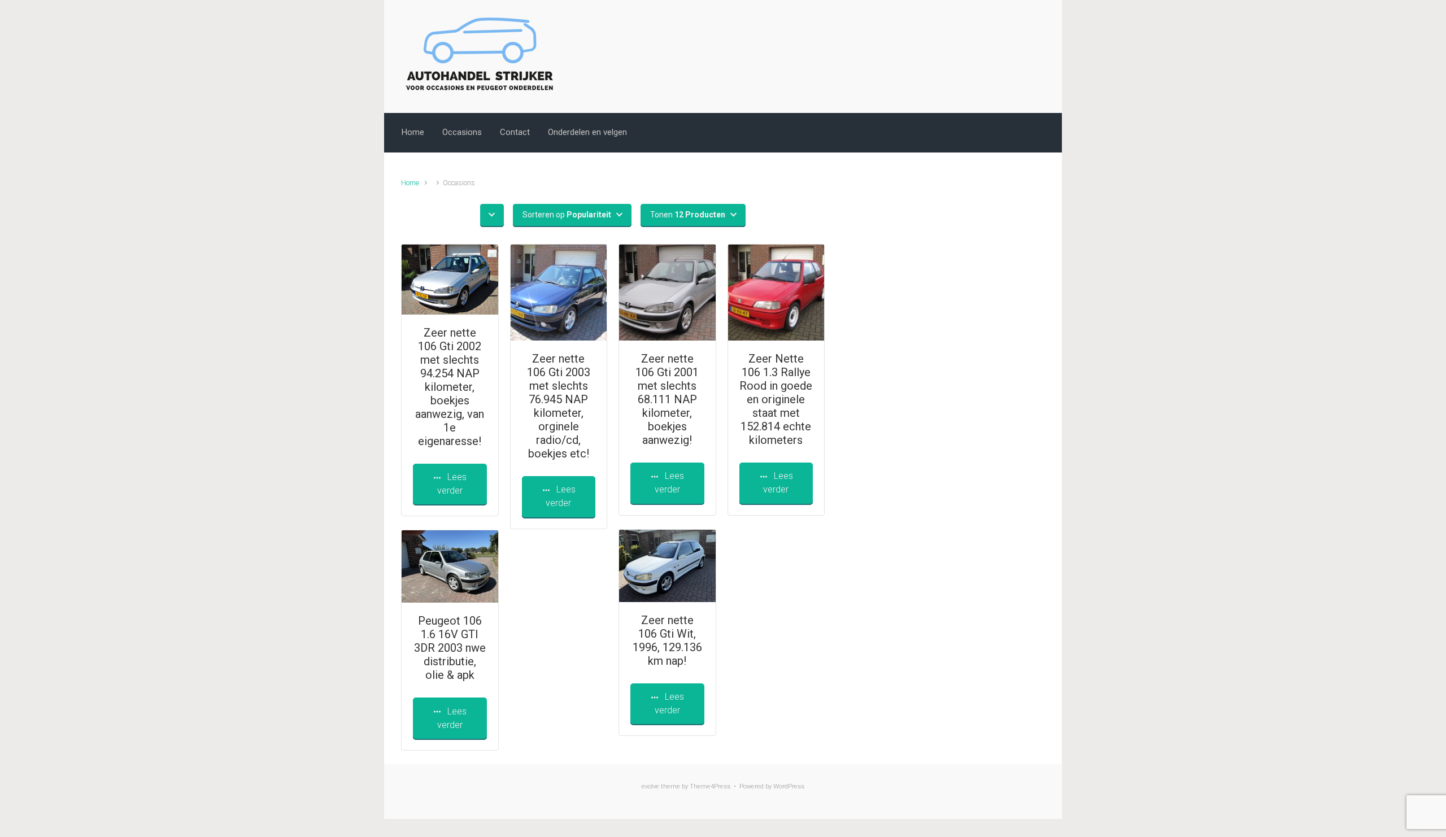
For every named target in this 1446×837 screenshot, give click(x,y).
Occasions (462, 132)
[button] (492, 215)
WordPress (788, 786)
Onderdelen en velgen (587, 132)
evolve (650, 786)
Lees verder (452, 484)
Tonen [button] (687, 214)
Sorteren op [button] (566, 214)
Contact (515, 132)
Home (413, 132)
